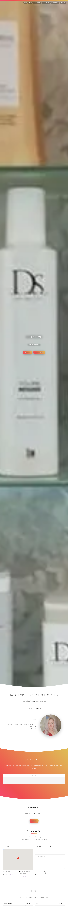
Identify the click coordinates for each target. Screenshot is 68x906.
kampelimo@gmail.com (25, 876)
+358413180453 (9, 874)
